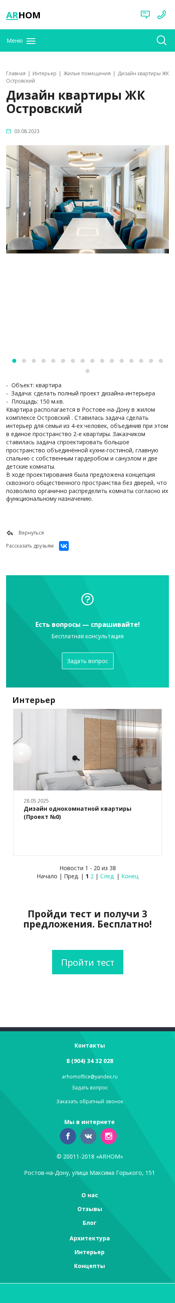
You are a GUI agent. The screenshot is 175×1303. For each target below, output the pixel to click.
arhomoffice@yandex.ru (90, 1076)
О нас (89, 1195)
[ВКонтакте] (64, 546)
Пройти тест (87, 962)
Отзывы (89, 1209)
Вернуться (31, 532)
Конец (129, 876)
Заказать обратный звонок (89, 1101)
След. (107, 876)
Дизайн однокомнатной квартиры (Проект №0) (77, 813)
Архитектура (90, 1238)
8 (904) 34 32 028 (89, 1061)
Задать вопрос (87, 661)
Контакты (89, 1045)
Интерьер (89, 1252)
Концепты (89, 1266)
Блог (89, 1223)
